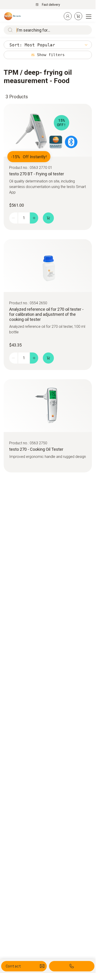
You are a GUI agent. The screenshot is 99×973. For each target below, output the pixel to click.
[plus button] (34, 218)
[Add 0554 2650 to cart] (48, 358)
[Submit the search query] (9, 30)
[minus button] (13, 218)
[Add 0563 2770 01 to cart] (48, 218)
